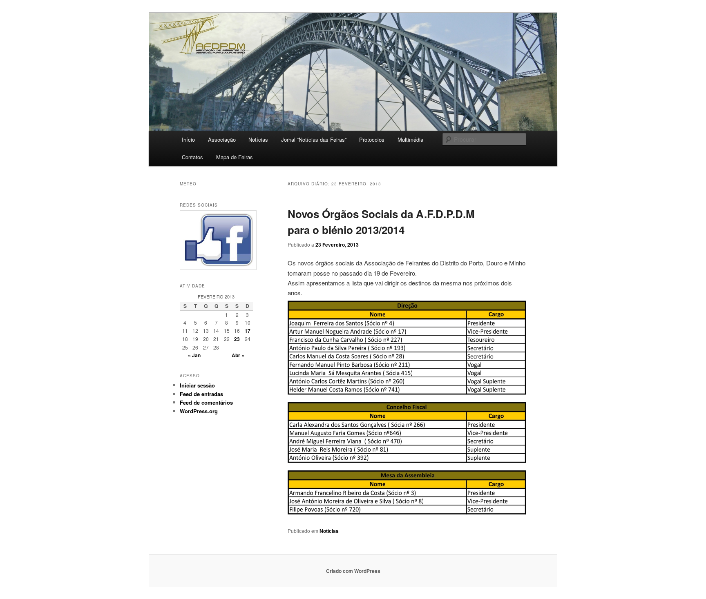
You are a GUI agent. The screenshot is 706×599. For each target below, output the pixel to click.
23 (237, 339)
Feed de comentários (206, 402)
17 (247, 330)
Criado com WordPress (353, 571)
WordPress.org (199, 411)
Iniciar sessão (197, 385)
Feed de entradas (201, 394)
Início (188, 139)
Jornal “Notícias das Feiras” (313, 139)
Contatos (192, 157)
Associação (222, 139)
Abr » (238, 355)
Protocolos (371, 139)
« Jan (194, 355)
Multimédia (410, 139)
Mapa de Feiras (234, 157)
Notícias (258, 139)
